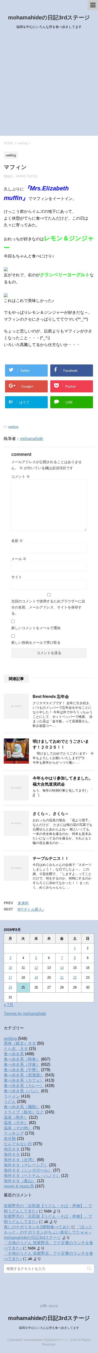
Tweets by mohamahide (25, 1013)
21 (62, 977)
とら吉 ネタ (16, 1048)
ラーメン (12, 1096)
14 (62, 968)
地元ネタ (12, 1149)
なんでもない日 (18, 1144)
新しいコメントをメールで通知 (36, 628)
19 (36, 977)
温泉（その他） (18, 1128)
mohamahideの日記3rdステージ (49, 17)
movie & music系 (19, 1186)
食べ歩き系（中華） (22, 1070)
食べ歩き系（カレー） (24, 1086)
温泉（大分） (16, 1123)
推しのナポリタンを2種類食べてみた (37, 1227)
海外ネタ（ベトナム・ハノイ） (32, 1175)
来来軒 (23, 903)
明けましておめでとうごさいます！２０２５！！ (61, 744)
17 (10, 977)
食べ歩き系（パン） (22, 1091)
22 (75, 977)
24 (10, 987)
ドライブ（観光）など (24, 1112)
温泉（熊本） (16, 1117)
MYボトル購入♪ (31, 909)
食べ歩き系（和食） (22, 1059)
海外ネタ (12, 1154)
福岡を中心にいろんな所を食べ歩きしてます (49, 1328)
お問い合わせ (49, 1306)
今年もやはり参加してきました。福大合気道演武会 (63, 781)
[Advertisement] (49, 84)
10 (10, 968)
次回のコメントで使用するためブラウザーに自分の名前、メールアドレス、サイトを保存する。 (48, 607)
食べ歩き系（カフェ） (24, 1080)
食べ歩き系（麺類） (22, 1107)
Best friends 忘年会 (51, 696)
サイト (16, 577)
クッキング (14, 1133)
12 (36, 968)
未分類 (10, 1138)
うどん (10, 1101)
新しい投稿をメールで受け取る (36, 642)
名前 (17, 541)
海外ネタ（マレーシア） (26, 1165)
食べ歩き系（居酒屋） (24, 1075)
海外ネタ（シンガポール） (28, 1170)
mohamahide (31, 438)
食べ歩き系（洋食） (22, 1064)
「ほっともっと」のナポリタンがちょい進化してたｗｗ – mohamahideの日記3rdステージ (48, 1232)
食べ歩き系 (14, 1054)
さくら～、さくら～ (51, 813)
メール (18, 559)
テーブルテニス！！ (51, 858)
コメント (20, 477)
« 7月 (8, 1005)
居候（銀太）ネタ (20, 1043)
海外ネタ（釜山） (20, 1181)
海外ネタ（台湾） (20, 1160)
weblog (13, 427)
